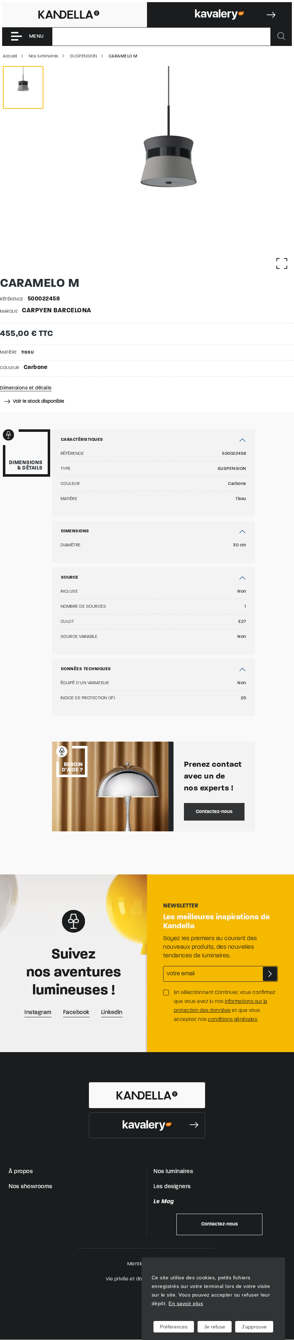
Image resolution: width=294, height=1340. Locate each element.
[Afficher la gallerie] (281, 263)
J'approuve (254, 1327)
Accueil (10, 56)
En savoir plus (186, 1303)
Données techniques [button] (86, 669)
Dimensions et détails (26, 388)
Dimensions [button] (75, 531)
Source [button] (70, 577)
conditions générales (232, 1019)
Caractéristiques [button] (82, 440)
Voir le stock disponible (38, 401)
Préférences (174, 1327)
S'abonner (270, 974)
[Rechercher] (281, 37)
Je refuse (214, 1327)
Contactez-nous (214, 811)
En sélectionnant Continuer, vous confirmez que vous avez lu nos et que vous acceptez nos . (225, 1006)
